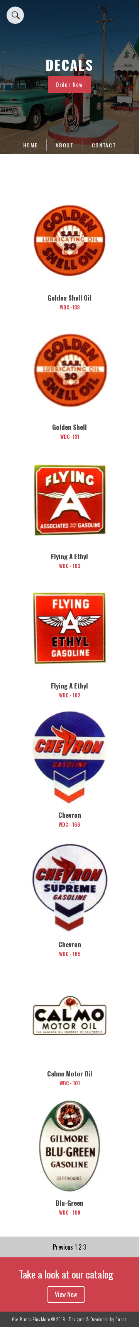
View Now (66, 1294)
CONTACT (104, 145)
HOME (30, 145)
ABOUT (65, 145)
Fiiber (121, 1319)
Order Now (69, 84)
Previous (63, 1247)
